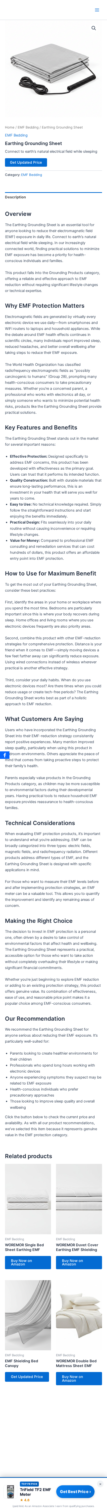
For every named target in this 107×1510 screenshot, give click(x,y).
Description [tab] (15, 197)
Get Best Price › (75, 1491)
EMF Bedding (28, 127)
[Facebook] (4, 755)
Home (9, 127)
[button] (93, 28)
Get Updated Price (26, 162)
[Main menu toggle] (97, 10)
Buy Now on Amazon (21, 1262)
